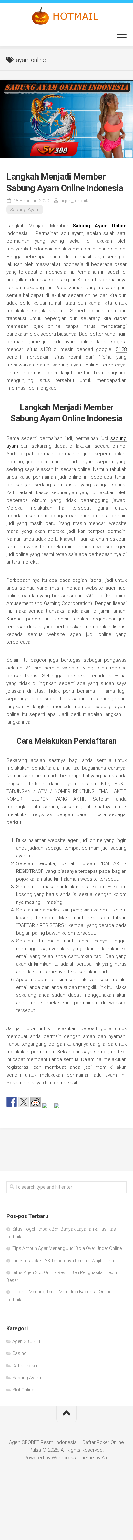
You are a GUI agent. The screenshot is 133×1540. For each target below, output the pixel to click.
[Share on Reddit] (35, 1102)
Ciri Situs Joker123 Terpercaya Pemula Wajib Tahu (63, 1260)
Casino (19, 1353)
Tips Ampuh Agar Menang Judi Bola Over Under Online (67, 1248)
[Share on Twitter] (23, 1102)
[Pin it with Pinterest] (47, 1108)
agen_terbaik (74, 201)
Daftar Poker (25, 1365)
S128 (121, 349)
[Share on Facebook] (11, 1102)
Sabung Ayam (25, 209)
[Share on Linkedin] (59, 1108)
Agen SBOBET (26, 1341)
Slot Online (23, 1389)
